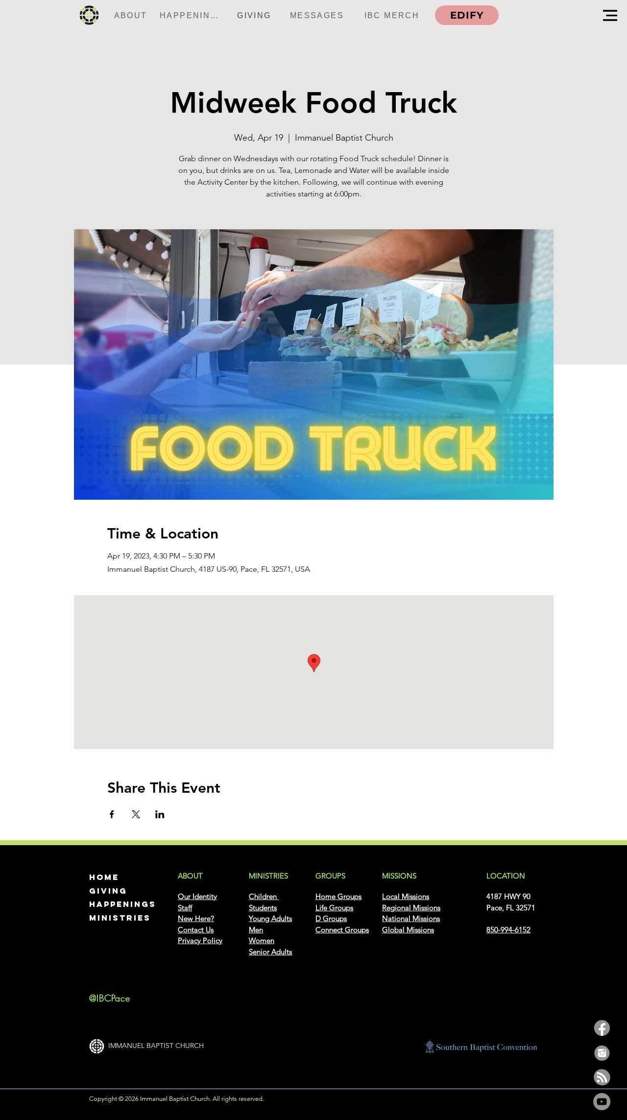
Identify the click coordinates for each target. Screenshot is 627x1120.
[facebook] (601, 1028)
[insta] (601, 1052)
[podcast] (601, 1077)
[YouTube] (601, 1101)
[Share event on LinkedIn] (160, 814)
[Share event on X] (136, 814)
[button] (610, 15)
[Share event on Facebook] (112, 814)
